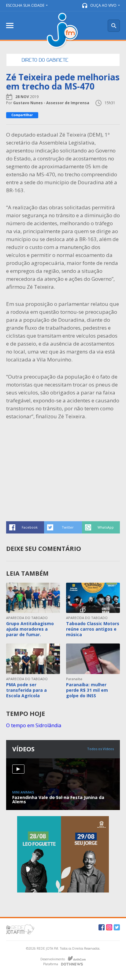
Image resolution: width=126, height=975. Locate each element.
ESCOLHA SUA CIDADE (25, 5)
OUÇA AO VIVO (103, 5)
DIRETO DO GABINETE (45, 60)
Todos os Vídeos (100, 748)
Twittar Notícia (63, 527)
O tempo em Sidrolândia (33, 725)
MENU (10, 25)
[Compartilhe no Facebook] (22, 115)
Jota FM (63, 31)
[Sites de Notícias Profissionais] (72, 963)
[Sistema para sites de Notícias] (77, 958)
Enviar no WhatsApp (101, 527)
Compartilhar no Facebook (25, 527)
